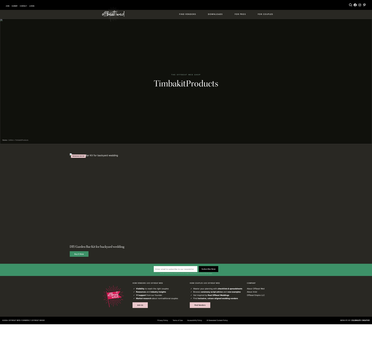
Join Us (140, 305)
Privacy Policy (193, 273)
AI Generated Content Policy (217, 320)
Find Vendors (200, 305)
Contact (23, 6)
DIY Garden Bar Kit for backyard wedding (97, 247)
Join (7, 6)
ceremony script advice (212, 292)
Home (4, 140)
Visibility (140, 288)
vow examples (234, 292)
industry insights (158, 292)
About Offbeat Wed (255, 288)
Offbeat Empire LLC (256, 295)
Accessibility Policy (194, 320)
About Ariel (252, 292)
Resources (141, 292)
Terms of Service (204, 273)
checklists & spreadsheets (230, 288)
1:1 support (141, 295)
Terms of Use (178, 320)
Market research (143, 298)
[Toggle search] (350, 5)
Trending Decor (78, 156)
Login (31, 6)
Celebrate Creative (360, 320)
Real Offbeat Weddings (218, 295)
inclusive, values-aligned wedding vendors (218, 298)
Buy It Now (79, 254)
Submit (14, 6)
